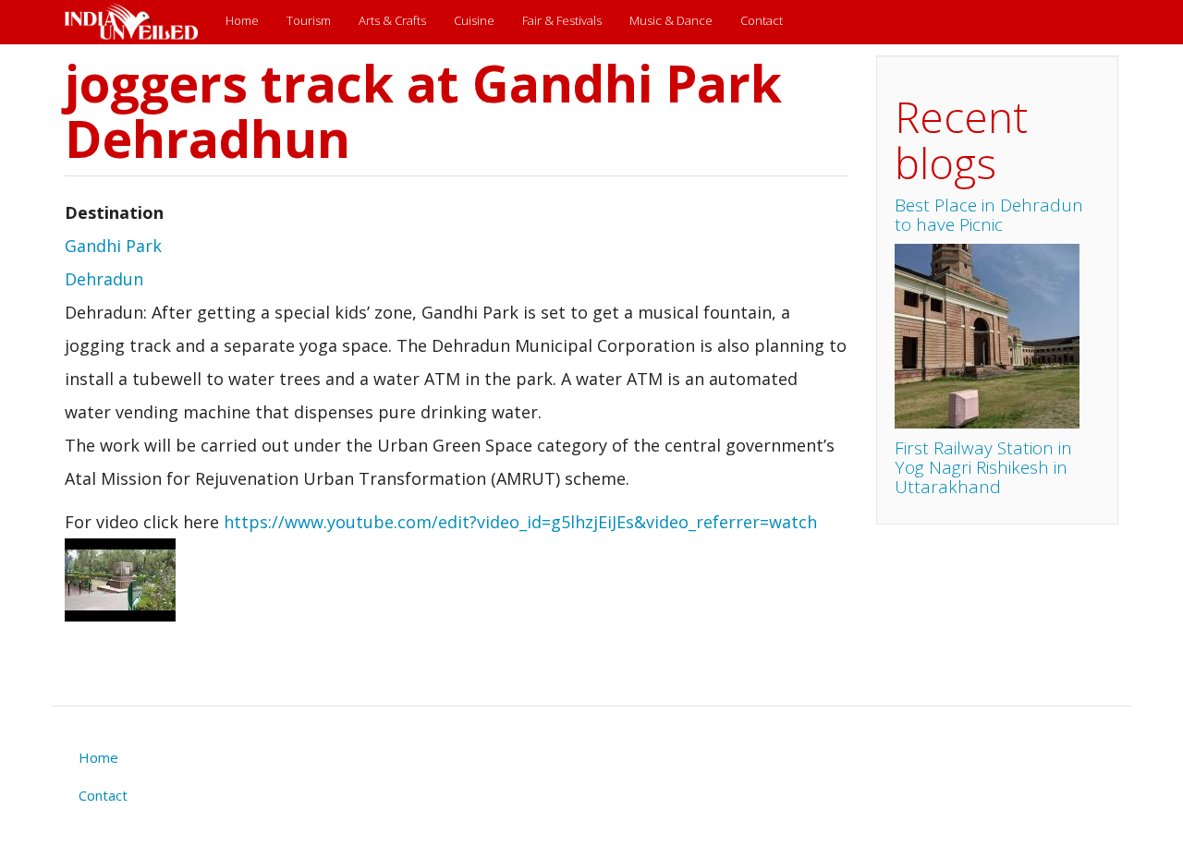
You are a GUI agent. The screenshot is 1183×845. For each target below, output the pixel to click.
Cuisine (474, 20)
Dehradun (104, 279)
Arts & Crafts (392, 20)
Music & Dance (671, 20)
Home (242, 20)
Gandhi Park (113, 246)
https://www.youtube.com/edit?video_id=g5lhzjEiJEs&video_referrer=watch (520, 522)
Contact (761, 20)
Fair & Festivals (562, 20)
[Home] (138, 22)
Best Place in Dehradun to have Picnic (989, 214)
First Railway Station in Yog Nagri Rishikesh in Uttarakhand (983, 467)
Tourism (309, 20)
